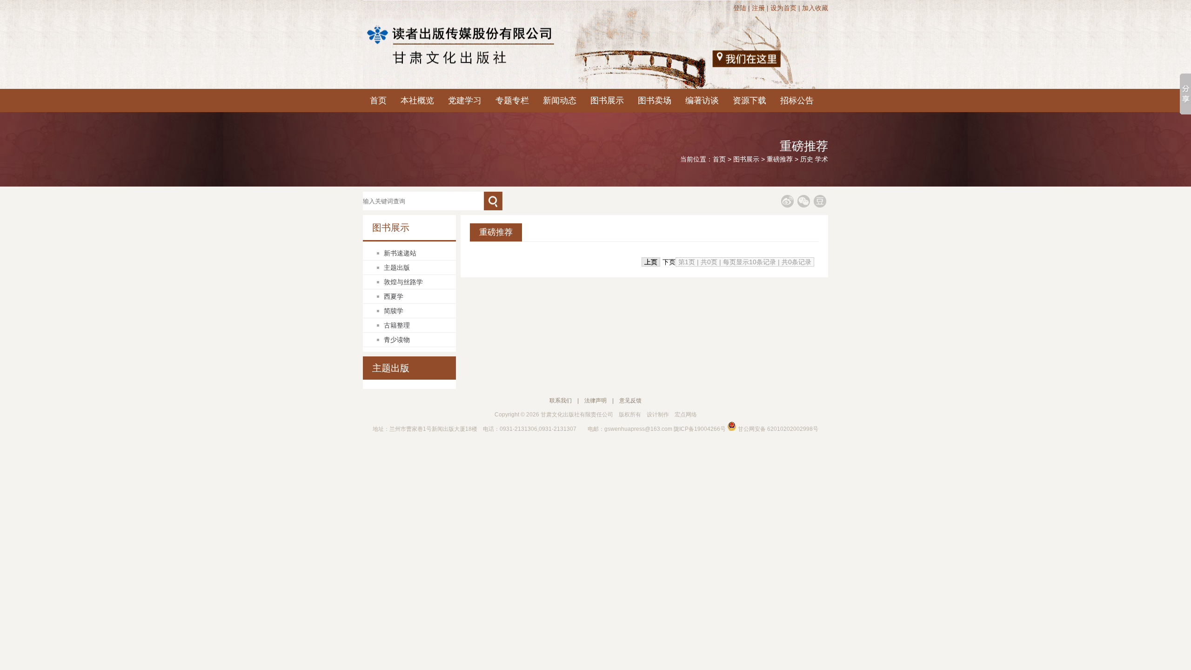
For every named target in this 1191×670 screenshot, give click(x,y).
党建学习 (465, 100)
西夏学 (393, 296)
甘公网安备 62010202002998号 (777, 429)
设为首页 (783, 8)
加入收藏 (815, 8)
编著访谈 (702, 100)
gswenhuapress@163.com (638, 429)
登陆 (739, 8)
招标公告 (797, 100)
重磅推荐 (780, 159)
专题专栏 (512, 100)
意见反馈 (630, 400)
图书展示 (607, 100)
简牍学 (393, 311)
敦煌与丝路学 (403, 282)
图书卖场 (654, 100)
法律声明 (595, 400)
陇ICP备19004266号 (700, 429)
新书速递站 (400, 253)
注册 (758, 8)
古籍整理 (397, 325)
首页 (378, 100)
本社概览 (417, 100)
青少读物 (397, 339)
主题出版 (397, 267)
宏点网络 (686, 414)
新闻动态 (559, 100)
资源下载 (749, 100)
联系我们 (560, 400)
